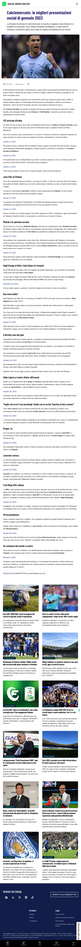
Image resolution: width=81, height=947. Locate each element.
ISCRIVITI (6, 573)
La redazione (33, 921)
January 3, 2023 (9, 142)
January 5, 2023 (9, 155)
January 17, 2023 (9, 253)
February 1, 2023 (9, 557)
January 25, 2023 (9, 360)
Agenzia (31, 914)
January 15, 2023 (9, 236)
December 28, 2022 (10, 284)
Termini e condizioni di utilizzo (64, 917)
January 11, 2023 (9, 198)
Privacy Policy (59, 914)
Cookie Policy (59, 921)
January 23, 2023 (9, 391)
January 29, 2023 (9, 469)
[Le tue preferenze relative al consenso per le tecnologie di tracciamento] (79, 710)
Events (31, 917)
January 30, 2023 (9, 502)
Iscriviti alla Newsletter (64, 895)
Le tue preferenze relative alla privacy (64, 925)
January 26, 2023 (9, 416)
